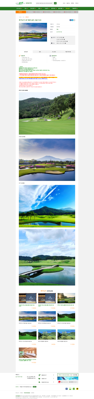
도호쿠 (47, 8)
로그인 (64, 3)
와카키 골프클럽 (60, 37)
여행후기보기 (44, 378)
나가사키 (73, 12)
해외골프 (68, 8)
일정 (40, 51)
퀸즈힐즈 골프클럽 (60, 39)
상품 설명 (26, 51)
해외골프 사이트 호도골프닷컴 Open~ (26, 386)
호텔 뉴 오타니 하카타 (61, 43)
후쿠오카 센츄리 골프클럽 (62, 41)
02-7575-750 (19, 376)
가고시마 (41, 12)
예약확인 (72, 3)
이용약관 (32, 392)
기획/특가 (74, 8)
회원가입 (68, 3)
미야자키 (62, 12)
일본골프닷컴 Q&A (45, 382)
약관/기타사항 (68, 51)
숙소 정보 (54, 51)
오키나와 (18, 8)
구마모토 (52, 12)
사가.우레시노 (31, 12)
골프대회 (60, 8)
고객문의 (21, 392)
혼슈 (39, 8)
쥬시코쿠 (32, 8)
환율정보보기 (44, 375)
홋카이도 (53, 8)
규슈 (26, 8)
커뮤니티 (76, 3)
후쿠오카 (20, 12)
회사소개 (17, 392)
